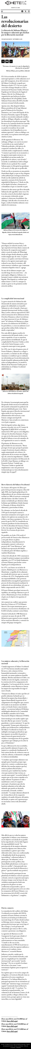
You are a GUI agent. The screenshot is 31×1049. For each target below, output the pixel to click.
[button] (2, 11)
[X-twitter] (25, 11)
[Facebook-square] (22, 11)
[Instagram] (28, 11)
